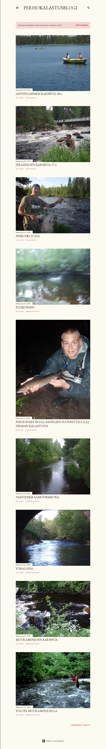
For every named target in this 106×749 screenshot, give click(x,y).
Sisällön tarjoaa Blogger (55, 741)
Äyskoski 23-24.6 (28, 236)
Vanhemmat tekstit (80, 725)
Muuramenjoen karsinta (37, 640)
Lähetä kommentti (32, 311)
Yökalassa (24, 568)
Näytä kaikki (82, 25)
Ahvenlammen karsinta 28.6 (39, 94)
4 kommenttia (30, 430)
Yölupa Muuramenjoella (36, 711)
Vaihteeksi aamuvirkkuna (37, 497)
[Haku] (88, 7)
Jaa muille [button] (19, 98)
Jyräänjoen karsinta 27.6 (36, 165)
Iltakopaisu (25, 307)
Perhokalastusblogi (50, 8)
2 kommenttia (30, 98)
